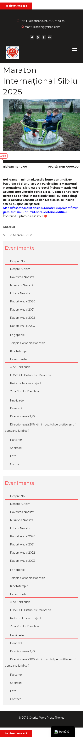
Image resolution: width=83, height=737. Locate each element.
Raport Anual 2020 (22, 301)
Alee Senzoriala (20, 367)
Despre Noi (17, 261)
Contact (15, 464)
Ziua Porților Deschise (25, 391)
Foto (13, 456)
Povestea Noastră (22, 277)
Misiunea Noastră (21, 285)
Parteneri (16, 440)
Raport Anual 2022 (22, 317)
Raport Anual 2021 (22, 309)
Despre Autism (20, 269)
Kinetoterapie (19, 351)
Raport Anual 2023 (22, 326)
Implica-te (17, 400)
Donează (16, 408)
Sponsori (16, 448)
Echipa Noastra (20, 293)
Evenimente (18, 359)
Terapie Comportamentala (27, 343)
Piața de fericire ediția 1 (25, 383)
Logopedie (17, 335)
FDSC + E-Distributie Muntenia (31, 375)
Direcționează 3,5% (23, 416)
